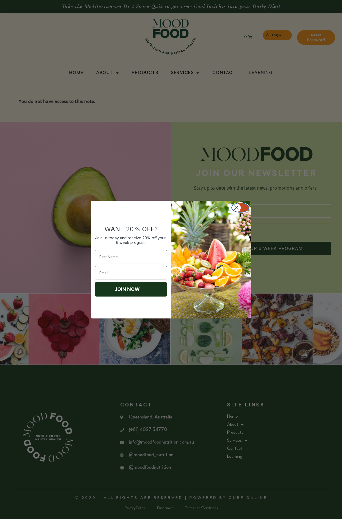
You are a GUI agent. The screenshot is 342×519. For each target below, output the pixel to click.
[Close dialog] (240, 207)
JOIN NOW (127, 289)
